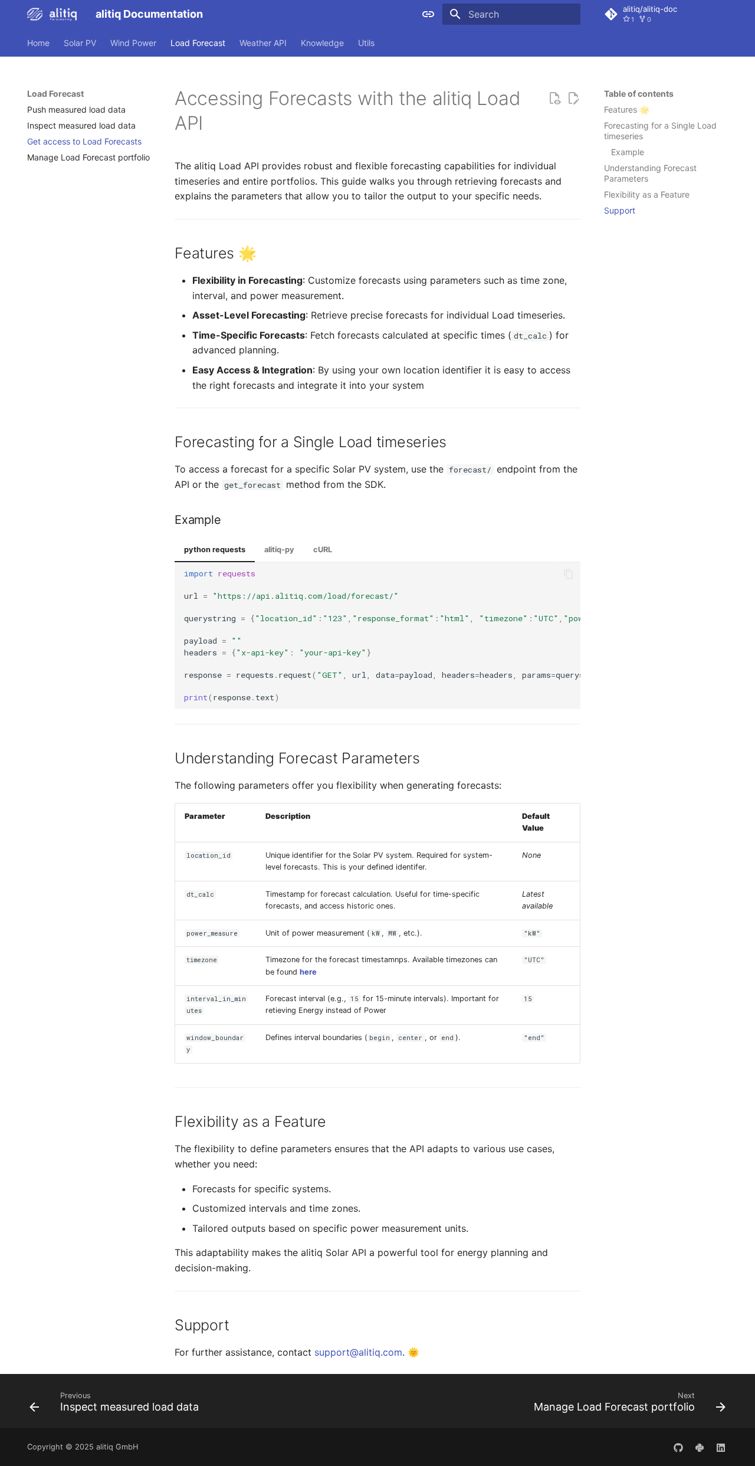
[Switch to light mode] (428, 14)
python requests (214, 549)
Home (38, 43)
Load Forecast (197, 43)
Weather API (263, 43)
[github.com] (678, 1447)
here (308, 972)
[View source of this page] (554, 98)
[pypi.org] (699, 1447)
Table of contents (639, 93)
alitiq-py (279, 549)
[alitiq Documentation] (51, 14)
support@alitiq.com (358, 1352)
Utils (366, 43)
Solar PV (80, 43)
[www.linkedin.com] (720, 1447)
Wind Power (133, 43)
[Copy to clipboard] (569, 574)
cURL (322, 549)
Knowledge (322, 43)
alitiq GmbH (117, 1446)
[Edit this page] (573, 98)
